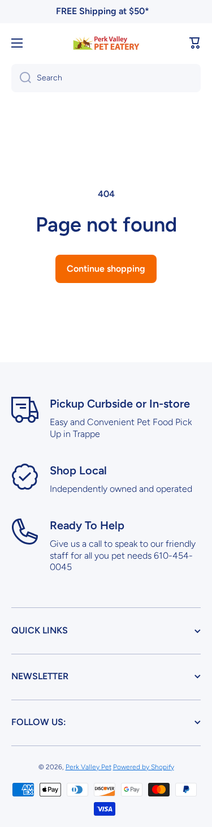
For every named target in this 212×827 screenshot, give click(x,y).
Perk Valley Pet (88, 767)
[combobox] (106, 78)
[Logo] (106, 43)
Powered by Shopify (143, 767)
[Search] (21, 78)
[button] (195, 43)
